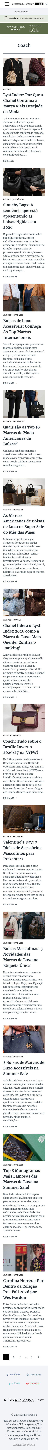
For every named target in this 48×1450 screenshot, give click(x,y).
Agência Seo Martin (24, 1444)
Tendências (18, 199)
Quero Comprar (21, 11)
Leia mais (10, 161)
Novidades (18, 315)
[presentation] (24, 72)
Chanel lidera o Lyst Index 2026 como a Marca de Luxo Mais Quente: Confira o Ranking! (22, 636)
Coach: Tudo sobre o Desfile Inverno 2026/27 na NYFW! (22, 747)
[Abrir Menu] (7, 4)
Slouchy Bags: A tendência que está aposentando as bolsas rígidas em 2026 (20, 216)
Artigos (7, 89)
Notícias (17, 620)
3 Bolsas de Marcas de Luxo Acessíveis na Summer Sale (23, 1068)
